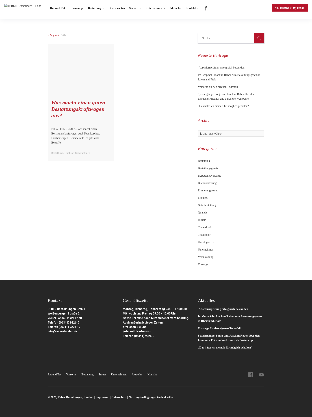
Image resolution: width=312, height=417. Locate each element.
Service (133, 8)
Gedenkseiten (117, 8)
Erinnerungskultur (208, 190)
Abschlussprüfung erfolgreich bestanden (221, 67)
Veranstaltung (205, 256)
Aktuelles (175, 8)
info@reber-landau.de (62, 331)
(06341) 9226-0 (144, 336)
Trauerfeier (204, 234)
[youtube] (261, 375)
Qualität (202, 212)
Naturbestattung (207, 205)
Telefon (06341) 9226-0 (63, 322)
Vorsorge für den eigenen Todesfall (218, 86)
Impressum (103, 397)
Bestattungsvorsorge (209, 175)
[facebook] (251, 375)
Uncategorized (206, 242)
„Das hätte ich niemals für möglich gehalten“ (223, 106)
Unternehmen (154, 8)
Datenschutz (119, 397)
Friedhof (203, 197)
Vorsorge (78, 8)
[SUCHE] (259, 38)
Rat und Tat (57, 8)
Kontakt (191, 8)
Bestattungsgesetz (208, 168)
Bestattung (94, 8)
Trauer (102, 374)
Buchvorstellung (207, 183)
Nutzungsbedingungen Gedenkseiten (151, 397)
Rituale (202, 219)
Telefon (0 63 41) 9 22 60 (289, 8)
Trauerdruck (205, 227)
